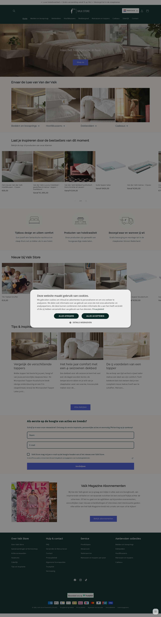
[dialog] (80, 308)
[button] (80, 322)
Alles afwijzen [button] (66, 316)
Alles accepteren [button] (95, 316)
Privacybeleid (98, 309)
